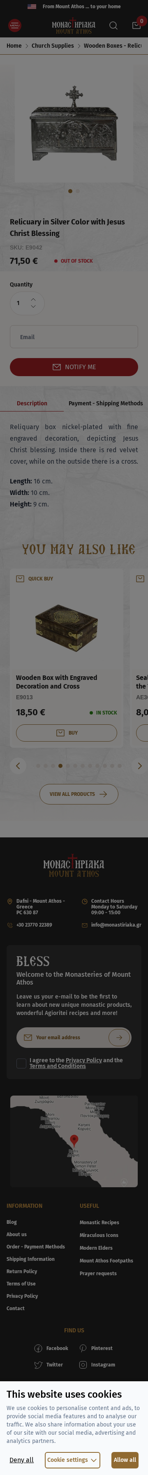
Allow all (125, 1460)
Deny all (21, 1460)
